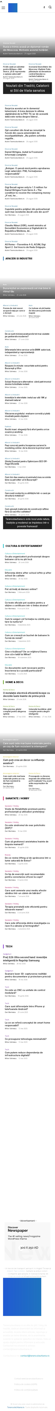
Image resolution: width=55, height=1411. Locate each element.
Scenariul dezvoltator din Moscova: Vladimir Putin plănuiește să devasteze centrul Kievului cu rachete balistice (40, 71)
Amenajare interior (11, 757)
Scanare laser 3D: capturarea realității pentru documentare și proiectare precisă (28, 975)
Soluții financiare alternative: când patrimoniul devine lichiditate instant (28, 383)
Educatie (8, 570)
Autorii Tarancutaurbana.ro (12, 77)
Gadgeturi (7, 954)
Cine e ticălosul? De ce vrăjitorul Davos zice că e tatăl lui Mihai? (26, 653)
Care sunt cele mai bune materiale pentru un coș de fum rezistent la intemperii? (14, 779)
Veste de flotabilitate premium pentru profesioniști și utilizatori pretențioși (25, 810)
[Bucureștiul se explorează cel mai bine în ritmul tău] (27, 281)
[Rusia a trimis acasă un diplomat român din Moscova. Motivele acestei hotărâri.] (27, 39)
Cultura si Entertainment (15, 553)
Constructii (9, 331)
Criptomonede (14, 1276)
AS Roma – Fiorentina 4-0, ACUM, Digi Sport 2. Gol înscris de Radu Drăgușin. (25, 246)
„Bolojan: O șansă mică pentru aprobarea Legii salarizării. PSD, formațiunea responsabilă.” (27, 171)
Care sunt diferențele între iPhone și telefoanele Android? (25, 1008)
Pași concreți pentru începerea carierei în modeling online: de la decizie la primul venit (27, 446)
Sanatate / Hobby (12, 806)
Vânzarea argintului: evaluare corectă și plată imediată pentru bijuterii (27, 414)
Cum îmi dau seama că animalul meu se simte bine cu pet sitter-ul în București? (28, 478)
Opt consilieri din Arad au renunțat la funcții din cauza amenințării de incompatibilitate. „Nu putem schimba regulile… (25, 134)
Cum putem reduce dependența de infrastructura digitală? (24, 1054)
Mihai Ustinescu (9, 316)
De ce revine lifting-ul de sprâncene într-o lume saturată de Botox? (28, 859)
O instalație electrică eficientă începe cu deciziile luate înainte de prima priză (26, 694)
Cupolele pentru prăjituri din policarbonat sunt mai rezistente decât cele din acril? (27, 210)
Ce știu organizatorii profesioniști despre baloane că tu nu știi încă (27, 558)
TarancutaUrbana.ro (15, 1407)
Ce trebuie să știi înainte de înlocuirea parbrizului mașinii (40, 310)
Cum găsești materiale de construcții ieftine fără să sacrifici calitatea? (27, 510)
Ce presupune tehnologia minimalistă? (26, 1039)
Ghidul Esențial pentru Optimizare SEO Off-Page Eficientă (26, 462)
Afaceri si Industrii (10, 305)
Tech (7, 987)
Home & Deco (9, 689)
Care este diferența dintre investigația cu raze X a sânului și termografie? (27, 924)
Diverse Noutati (9, 43)
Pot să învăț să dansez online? (21, 589)
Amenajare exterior (10, 740)
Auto (5, 285)
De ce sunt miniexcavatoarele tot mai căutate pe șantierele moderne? (27, 335)
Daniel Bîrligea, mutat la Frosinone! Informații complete (24, 153)
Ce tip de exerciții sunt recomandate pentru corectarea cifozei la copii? (25, 875)
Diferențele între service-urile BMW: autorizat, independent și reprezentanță (28, 351)
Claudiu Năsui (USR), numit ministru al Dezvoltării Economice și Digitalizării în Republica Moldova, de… (26, 228)
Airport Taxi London (16, 1271)
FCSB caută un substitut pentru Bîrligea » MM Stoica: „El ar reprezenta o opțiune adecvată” (14, 70)
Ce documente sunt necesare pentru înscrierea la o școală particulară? (25, 669)
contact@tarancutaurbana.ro (34, 1355)
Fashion (8, 426)
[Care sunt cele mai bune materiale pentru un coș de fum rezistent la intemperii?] (27, 736)
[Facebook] (44, 7)
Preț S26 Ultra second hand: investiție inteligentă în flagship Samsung (25, 959)
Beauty (8, 855)
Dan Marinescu (10, 215)
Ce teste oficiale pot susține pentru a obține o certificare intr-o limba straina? (26, 604)
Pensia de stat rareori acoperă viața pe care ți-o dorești (14, 310)
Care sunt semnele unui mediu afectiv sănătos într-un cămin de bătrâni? (25, 892)
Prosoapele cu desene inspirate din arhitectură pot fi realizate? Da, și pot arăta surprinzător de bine (40, 781)
